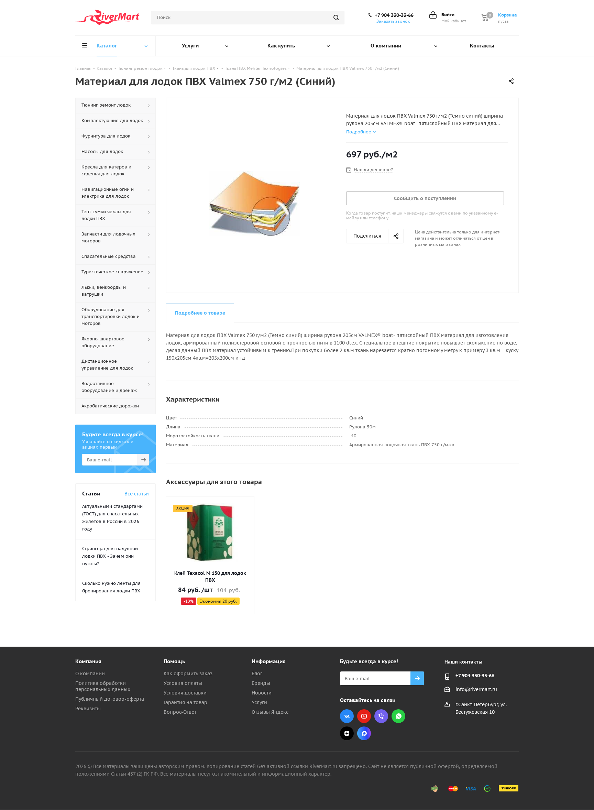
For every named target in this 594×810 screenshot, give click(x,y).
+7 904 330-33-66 (394, 15)
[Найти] (336, 17)
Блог (257, 673)
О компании (90, 673)
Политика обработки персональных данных (102, 686)
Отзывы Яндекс (270, 712)
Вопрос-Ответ (180, 712)
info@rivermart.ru (476, 689)
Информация (269, 661)
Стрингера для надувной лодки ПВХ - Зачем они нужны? (110, 556)
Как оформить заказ (188, 673)
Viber (381, 716)
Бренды (261, 683)
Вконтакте (347, 716)
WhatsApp (398, 716)
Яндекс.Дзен (347, 733)
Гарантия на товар (185, 702)
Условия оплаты (183, 683)
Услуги (259, 702)
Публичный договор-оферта (109, 699)
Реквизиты (88, 708)
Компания (88, 661)
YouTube (364, 716)
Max (364, 733)
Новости (262, 693)
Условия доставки (185, 693)
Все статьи (136, 494)
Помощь (174, 661)
